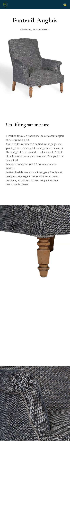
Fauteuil (25, 29)
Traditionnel (41, 29)
